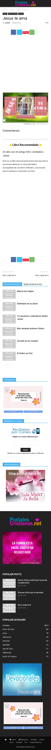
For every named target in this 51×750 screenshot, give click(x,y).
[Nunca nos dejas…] (9, 294)
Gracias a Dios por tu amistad (30, 592)
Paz (26, 742)
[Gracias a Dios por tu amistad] (9, 595)
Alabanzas (24, 739)
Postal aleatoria (35, 742)
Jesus (11, 742)
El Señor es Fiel (24, 353)
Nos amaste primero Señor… (31, 328)
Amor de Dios (22, 10)
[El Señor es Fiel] (9, 356)
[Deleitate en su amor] (9, 306)
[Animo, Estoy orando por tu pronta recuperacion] (9, 583)
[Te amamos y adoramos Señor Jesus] (9, 319)
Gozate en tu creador (27, 341)
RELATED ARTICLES (12, 284)
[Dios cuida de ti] (9, 608)
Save (26, 33)
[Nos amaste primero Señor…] (9, 331)
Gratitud (19, 742)
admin (7, 23)
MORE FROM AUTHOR (33, 284)
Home (5, 10)
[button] (47, 3)
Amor (12, 10)
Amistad (34, 739)
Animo (21, 14)
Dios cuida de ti (9, 275)
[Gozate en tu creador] (9, 343)
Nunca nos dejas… (26, 291)
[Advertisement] (25, 63)
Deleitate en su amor (27, 303)
